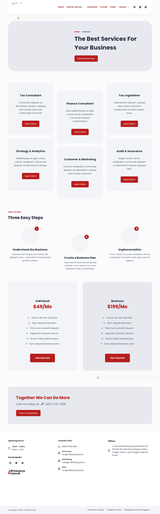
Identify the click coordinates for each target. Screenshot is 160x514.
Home (61, 7)
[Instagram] (140, 7)
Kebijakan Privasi (114, 510)
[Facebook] (134, 7)
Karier (113, 7)
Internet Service (74, 7)
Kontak (103, 7)
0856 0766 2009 (69, 446)
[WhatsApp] (145, 7)
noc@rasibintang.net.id (72, 470)
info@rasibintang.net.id (72, 454)
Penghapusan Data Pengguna (137, 510)
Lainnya (122, 7)
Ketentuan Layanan (96, 510)
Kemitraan (92, 7)
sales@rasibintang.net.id (73, 462)
